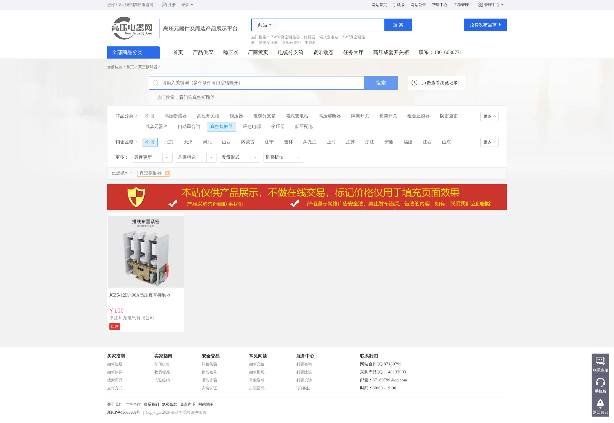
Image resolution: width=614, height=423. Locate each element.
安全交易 (211, 356)
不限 (149, 116)
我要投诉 (304, 380)
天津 (188, 142)
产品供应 (203, 52)
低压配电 (304, 126)
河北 (207, 142)
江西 (427, 142)
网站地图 (206, 404)
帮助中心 (439, 5)
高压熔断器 (330, 116)
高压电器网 (143, 5)
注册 (172, 5)
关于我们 (114, 404)
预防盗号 (209, 372)
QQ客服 (303, 388)
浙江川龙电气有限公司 (131, 317)
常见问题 (258, 356)
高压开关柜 (291, 42)
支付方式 (114, 388)
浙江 (369, 142)
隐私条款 (169, 404)
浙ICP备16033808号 (123, 412)
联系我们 (151, 404)
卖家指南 (163, 356)
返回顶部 (600, 412)
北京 (168, 142)
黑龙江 (310, 142)
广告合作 (133, 404)
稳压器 (309, 37)
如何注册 (114, 364)
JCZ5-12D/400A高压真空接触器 (140, 295)
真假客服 (256, 380)
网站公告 (418, 5)
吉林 (288, 142)
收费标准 (162, 372)
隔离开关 (360, 116)
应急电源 (252, 126)
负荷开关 (388, 116)
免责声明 (187, 404)
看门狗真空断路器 (197, 97)
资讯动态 (323, 52)
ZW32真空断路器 (285, 37)
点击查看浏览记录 (440, 82)
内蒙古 (248, 142)
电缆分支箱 (290, 52)
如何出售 (162, 364)
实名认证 (209, 388)
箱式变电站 (328, 37)
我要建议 (304, 372)
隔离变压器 (268, 42)
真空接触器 (147, 67)
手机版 (399, 5)
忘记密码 (256, 388)
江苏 (350, 142)
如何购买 (114, 372)
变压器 (278, 126)
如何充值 (256, 364)
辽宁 (269, 142)
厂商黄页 (258, 52)
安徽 (388, 142)
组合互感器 (418, 116)
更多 (487, 116)
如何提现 (256, 372)
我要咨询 (304, 364)
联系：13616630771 (440, 52)
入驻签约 (162, 380)
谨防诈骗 (209, 380)
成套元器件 (156, 126)
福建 (408, 142)
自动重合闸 (189, 126)
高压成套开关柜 (391, 52)
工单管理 (461, 5)
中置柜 (310, 42)
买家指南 (116, 356)
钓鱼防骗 (209, 364)
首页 (178, 52)
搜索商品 (114, 380)
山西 (226, 142)
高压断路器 (175, 116)
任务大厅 (353, 52)
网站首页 (379, 5)
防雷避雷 (449, 116)
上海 (331, 142)
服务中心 (305, 356)
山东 (446, 142)
